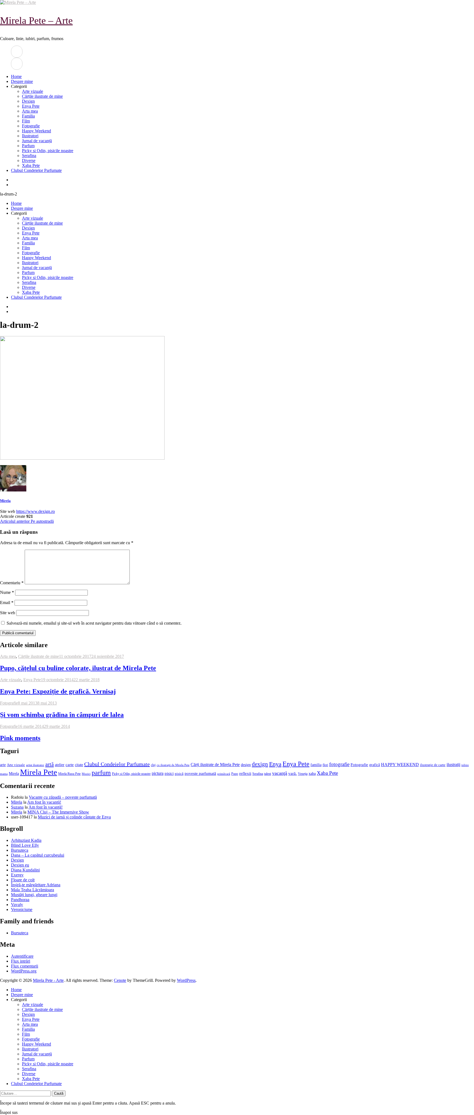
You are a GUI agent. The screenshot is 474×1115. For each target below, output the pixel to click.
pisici (169, 773)
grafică (374, 765)
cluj (153, 765)
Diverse (28, 160)
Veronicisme (21, 909)
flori (325, 765)
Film (26, 121)
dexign (260, 764)
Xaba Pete (31, 165)
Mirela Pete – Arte (36, 20)
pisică (179, 774)
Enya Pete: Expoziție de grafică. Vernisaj (58, 691)
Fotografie (31, 126)
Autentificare (22, 956)
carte (70, 764)
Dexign (28, 101)
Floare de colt (23, 880)
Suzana (17, 807)
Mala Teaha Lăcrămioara (32, 889)
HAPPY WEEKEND (400, 764)
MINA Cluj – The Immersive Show (58, 812)
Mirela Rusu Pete (69, 774)
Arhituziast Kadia (26, 840)
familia (316, 765)
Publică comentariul (17, 633)
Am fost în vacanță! (44, 802)
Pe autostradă (27, 521)
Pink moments (20, 738)
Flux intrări (20, 961)
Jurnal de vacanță (37, 140)
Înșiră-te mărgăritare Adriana (35, 884)
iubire (465, 765)
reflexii (245, 773)
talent (267, 774)
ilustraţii (453, 764)
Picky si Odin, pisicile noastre (47, 150)
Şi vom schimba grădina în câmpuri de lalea (62, 714)
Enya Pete (31, 106)
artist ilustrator (35, 765)
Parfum (28, 145)
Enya (275, 764)
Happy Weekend (36, 130)
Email (6, 602)
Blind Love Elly (25, 845)
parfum (101, 772)
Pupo (234, 774)
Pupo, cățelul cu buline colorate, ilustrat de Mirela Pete (78, 668)
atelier (59, 764)
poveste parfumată (200, 773)
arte (3, 764)
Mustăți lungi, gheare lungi (34, 894)
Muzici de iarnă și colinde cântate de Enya (74, 817)
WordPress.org (23, 971)
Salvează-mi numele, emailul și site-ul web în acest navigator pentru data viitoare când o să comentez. (94, 623)
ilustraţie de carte (432, 765)
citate (79, 765)
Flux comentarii (24, 966)
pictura (157, 773)
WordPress (186, 980)
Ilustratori (30, 135)
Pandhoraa (20, 899)
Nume (7, 592)
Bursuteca (19, 850)
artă (49, 764)
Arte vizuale (32, 91)
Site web (7, 612)
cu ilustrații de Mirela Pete (173, 765)
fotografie (339, 764)
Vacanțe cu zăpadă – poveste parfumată (63, 797)
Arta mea (30, 111)
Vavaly (17, 904)
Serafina (29, 155)
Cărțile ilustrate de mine (42, 96)
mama (4, 773)
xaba (312, 773)
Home (16, 76)
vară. (292, 773)
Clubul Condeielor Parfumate (36, 170)
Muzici (86, 773)
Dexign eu (20, 865)
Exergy (17, 875)
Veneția (302, 774)
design (246, 765)
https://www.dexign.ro (35, 511)
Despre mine (22, 81)
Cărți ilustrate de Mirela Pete (215, 764)
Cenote (120, 980)
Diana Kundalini (25, 870)
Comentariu (12, 582)
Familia (28, 116)
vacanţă (279, 773)
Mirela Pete (38, 772)
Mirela (5, 501)
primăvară (223, 773)
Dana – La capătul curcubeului (37, 855)
